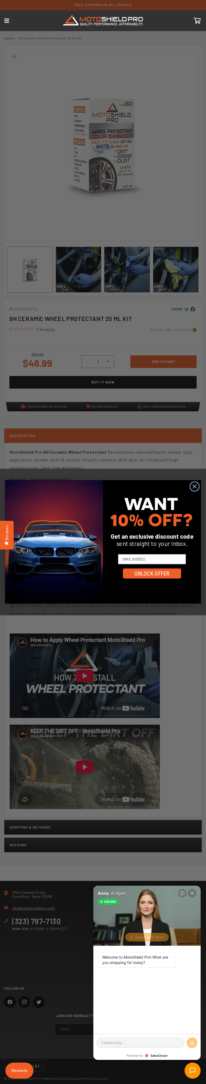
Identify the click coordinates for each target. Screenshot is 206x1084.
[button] (7, 20)
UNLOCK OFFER (152, 574)
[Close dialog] (194, 486)
